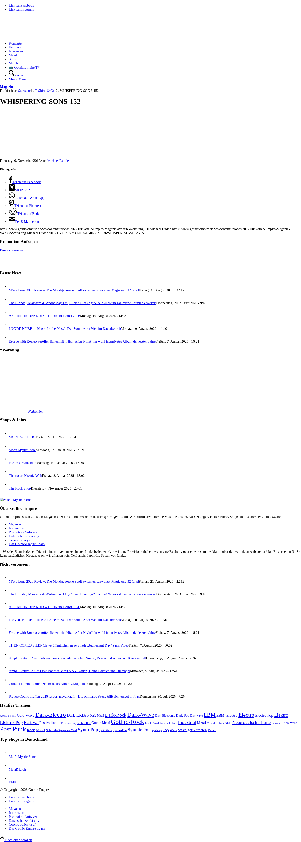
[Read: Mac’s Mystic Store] (13, 446)
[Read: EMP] (13, 778)
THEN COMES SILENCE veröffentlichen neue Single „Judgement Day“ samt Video (69, 645)
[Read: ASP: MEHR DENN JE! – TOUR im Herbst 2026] (13, 312)
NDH (228, 723)
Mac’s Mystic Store (22, 450)
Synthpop (157, 730)
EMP (12, 782)
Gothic (84, 722)
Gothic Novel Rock (155, 723)
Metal (201, 723)
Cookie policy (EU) (22, 540)
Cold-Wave (26, 715)
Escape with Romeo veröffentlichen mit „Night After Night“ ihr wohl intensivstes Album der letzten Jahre (82, 341)
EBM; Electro (227, 715)
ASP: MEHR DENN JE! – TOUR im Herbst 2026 (44, 316)
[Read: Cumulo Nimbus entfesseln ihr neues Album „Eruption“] (13, 680)
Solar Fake (52, 730)
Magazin (6, 87)
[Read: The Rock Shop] (13, 484)
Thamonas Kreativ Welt (25, 475)
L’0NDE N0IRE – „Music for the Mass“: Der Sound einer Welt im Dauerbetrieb (65, 328)
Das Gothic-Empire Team (27, 544)
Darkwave (196, 715)
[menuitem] (155, 43)
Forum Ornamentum (23, 463)
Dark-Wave (140, 715)
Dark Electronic (165, 715)
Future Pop (69, 723)
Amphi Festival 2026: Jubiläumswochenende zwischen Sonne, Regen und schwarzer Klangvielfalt (77, 658)
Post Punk (13, 729)
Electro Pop (264, 715)
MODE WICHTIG (22, 437)
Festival (31, 722)
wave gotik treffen (192, 730)
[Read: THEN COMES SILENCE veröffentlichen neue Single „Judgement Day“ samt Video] (13, 641)
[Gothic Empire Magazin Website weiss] (33, 36)
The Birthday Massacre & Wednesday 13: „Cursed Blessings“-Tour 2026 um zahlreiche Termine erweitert (82, 303)
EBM (210, 715)
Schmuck (40, 730)
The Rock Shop (20, 488)
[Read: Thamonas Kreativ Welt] (13, 471)
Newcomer (276, 723)
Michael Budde (58, 161)
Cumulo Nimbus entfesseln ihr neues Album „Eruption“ (47, 684)
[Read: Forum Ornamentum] (13, 459)
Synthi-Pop (120, 730)
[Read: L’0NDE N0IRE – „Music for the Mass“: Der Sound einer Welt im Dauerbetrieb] (13, 324)
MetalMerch (17, 769)
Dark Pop (182, 715)
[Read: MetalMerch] (13, 765)
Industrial (187, 722)
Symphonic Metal (67, 730)
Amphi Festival (8, 715)
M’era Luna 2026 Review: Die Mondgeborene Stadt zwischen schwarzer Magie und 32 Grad (74, 290)
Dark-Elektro (78, 715)
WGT (212, 730)
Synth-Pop (88, 729)
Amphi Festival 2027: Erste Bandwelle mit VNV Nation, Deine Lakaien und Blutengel (69, 671)
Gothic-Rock (127, 721)
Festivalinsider (51, 723)
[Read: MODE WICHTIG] (13, 433)
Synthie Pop (139, 729)
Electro (246, 715)
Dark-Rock (115, 715)
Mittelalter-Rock (215, 723)
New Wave (290, 723)
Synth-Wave (105, 730)
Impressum (16, 528)
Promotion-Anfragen (23, 532)
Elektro (281, 715)
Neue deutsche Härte (251, 722)
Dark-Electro (50, 715)
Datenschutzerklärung (24, 536)
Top (166, 730)
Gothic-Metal (100, 723)
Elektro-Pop (11, 722)
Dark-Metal (97, 715)
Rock (31, 730)
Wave (173, 730)
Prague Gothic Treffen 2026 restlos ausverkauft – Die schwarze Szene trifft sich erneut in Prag (74, 696)
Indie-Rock (171, 723)
